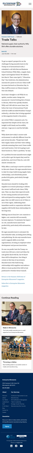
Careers (4, 412)
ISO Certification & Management (19, 400)
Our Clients (5, 400)
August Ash (19, 442)
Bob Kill (4, 51)
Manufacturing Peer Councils (18, 406)
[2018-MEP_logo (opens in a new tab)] (10, 436)
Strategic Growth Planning (17, 404)
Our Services (15, 392)
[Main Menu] (30, 4)
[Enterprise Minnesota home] (11, 4)
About (4, 392)
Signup (7, 426)
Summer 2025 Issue (8, 37)
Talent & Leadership (16, 402)
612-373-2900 (6, 388)
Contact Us (5, 410)
